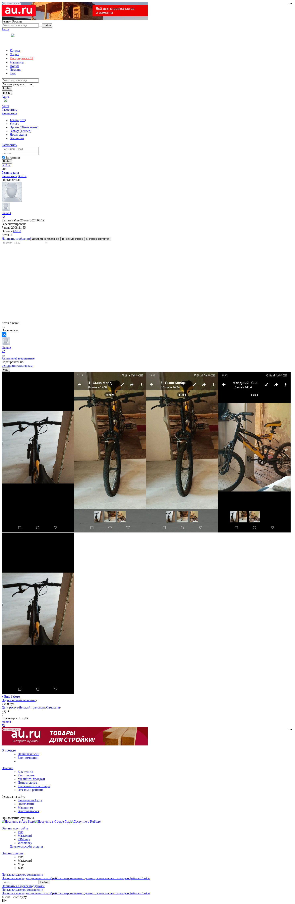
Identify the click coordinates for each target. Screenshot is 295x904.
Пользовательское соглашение (22, 874)
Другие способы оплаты (26, 846)
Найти (6, 88)
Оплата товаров (12, 853)
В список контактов (97, 238)
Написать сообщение (16, 238)
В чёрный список (72, 238)
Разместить (9, 109)
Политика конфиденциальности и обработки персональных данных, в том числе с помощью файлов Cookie (76, 878)
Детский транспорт (32, 707)
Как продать (26, 775)
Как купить (25, 771)
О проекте (9, 750)
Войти (6, 165)
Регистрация (10, 172)
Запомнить (13, 157)
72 (3, 216)
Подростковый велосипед (19, 700)
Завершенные (25, 358)
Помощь (7, 768)
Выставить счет (28, 811)
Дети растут (10, 707)
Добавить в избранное (45, 238)
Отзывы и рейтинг (30, 789)
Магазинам (25, 807)
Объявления (26, 804)
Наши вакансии (28, 754)
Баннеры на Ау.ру (30, 800)
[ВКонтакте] (4, 334)
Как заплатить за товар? (34, 786)
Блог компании (28, 757)
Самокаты (53, 707)
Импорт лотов (27, 782)
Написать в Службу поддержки (23, 886)
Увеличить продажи (31, 779)
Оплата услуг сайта (15, 828)
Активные (9, 358)
